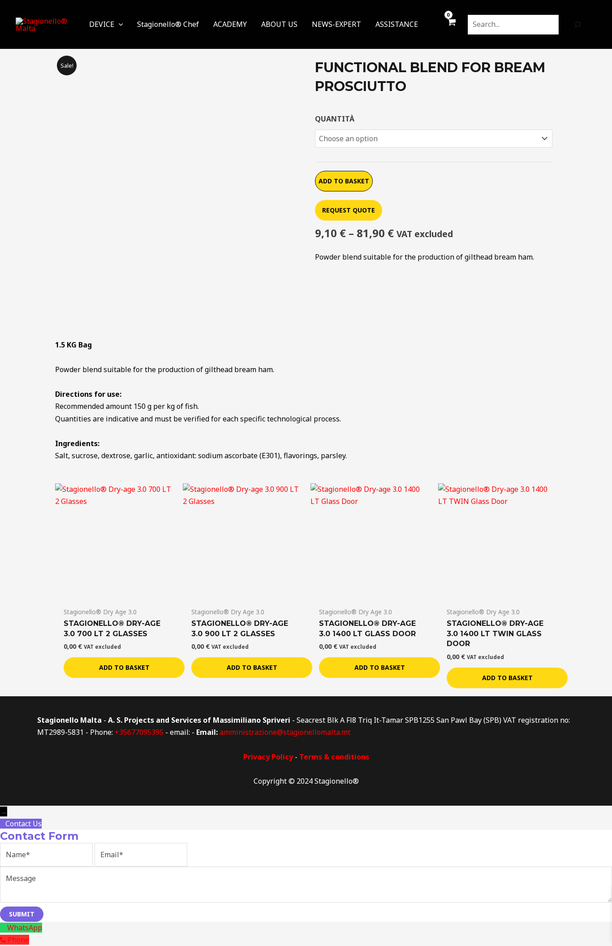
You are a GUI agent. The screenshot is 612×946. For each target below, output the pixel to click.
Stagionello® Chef (168, 24)
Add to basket (344, 181)
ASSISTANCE (396, 24)
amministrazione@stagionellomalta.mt (285, 732)
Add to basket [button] (124, 667)
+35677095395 (139, 732)
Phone (18, 940)
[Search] (577, 25)
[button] (118, 24)
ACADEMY (230, 24)
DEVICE (101, 24)
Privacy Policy (268, 757)
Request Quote (348, 210)
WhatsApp (24, 928)
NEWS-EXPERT (336, 24)
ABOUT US (279, 24)
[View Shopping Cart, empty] (451, 26)
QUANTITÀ (334, 119)
